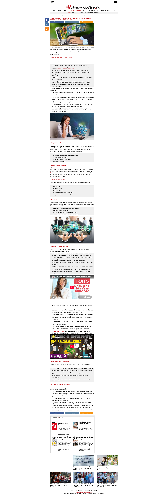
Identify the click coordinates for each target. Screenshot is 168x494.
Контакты (90, 492)
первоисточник (101, 493)
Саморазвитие (97, 12)
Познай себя (90, 12)
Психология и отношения (75, 10)
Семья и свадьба (83, 12)
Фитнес (85, 10)
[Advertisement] (106, 25)
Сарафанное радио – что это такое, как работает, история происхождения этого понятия (83, 437)
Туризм (64, 10)
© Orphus (96, 490)
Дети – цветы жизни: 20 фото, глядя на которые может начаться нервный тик (107, 485)
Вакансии (78, 492)
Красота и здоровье (106, 10)
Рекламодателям (84, 492)
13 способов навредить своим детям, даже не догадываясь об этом (106, 468)
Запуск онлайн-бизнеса (59, 331)
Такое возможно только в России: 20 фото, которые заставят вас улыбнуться (83, 468)
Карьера (69, 12)
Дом (114, 10)
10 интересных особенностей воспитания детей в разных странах (59, 485)
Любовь (77, 12)
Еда (98, 10)
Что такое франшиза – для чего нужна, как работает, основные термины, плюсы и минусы (61, 437)
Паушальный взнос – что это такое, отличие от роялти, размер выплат (81, 420)
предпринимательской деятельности (65, 68)
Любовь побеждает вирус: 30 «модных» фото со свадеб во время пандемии (83, 485)
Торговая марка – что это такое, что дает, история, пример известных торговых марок (62, 421)
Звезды (59, 10)
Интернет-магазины (55, 172)
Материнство (92, 10)
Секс (73, 12)
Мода (54, 10)
